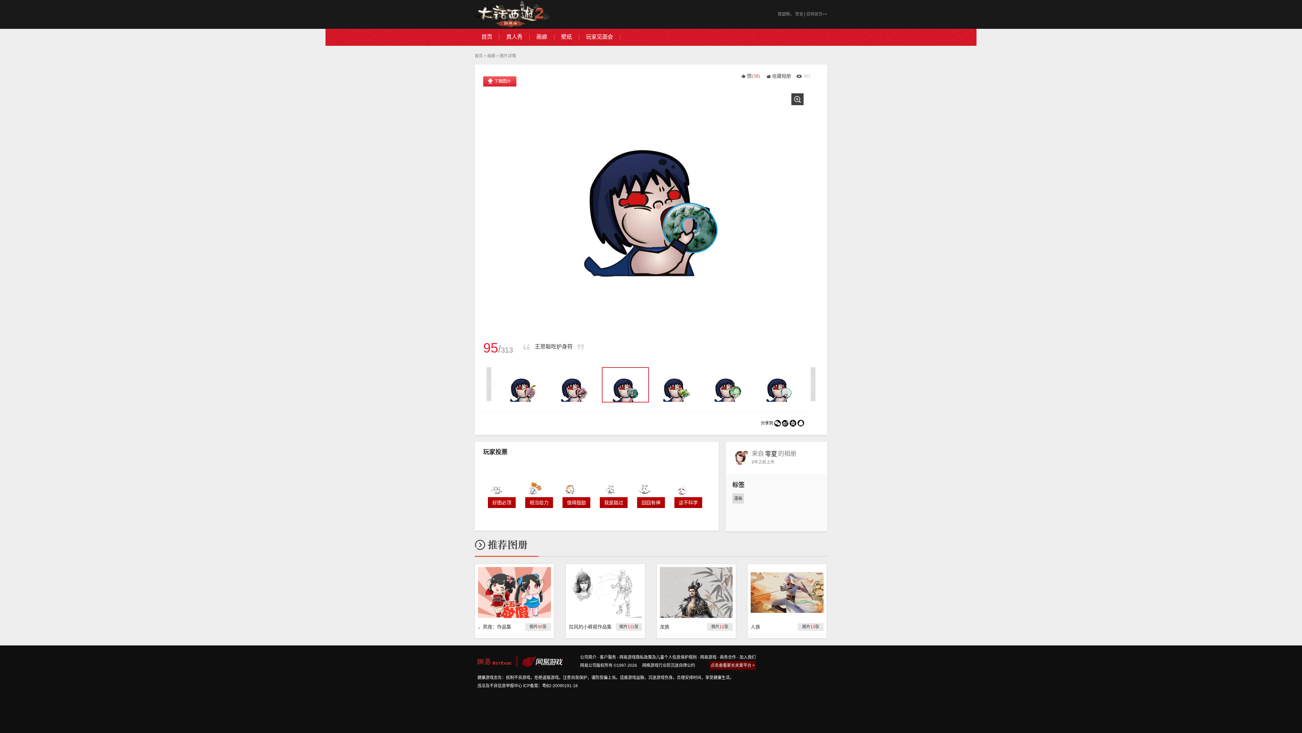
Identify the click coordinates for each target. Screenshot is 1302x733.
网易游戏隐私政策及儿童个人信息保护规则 (658, 657)
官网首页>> (816, 14)
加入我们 (747, 657)
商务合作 (728, 657)
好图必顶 (501, 502)
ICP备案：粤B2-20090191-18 (550, 685)
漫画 (738, 498)
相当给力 (539, 502)
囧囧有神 (651, 502)
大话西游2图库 (513, 14)
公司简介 (588, 657)
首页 (479, 56)
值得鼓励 (576, 502)
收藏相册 (781, 76)
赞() (753, 76)
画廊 (491, 56)
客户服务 (608, 657)
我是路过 (613, 502)
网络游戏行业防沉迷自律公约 (668, 665)
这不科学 (688, 502)
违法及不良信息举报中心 (499, 685)
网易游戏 (708, 657)
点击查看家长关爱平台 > (733, 665)
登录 (799, 14)
